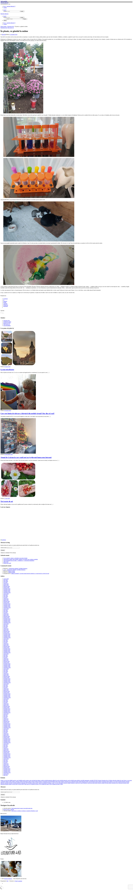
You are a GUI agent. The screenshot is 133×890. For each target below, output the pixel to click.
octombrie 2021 (6, 651)
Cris (4, 569)
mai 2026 (5, 582)
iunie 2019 (5, 686)
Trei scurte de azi (7, 501)
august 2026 (6, 578)
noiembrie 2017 (6, 710)
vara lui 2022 (15, 784)
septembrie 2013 (7, 772)
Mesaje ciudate (11, 571)
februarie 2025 (6, 601)
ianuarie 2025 (6, 602)
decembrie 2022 (6, 633)
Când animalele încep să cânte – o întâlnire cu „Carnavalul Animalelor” (18, 560)
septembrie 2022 (7, 637)
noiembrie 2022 (6, 635)
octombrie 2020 (6, 666)
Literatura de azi (67, 781)
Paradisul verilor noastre (33, 782)
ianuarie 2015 (6, 752)
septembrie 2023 (7, 622)
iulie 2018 (5, 700)
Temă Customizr (18, 881)
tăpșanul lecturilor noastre (6, 784)
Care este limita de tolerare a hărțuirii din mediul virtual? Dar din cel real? (27, 413)
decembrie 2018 (6, 693)
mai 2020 (5, 672)
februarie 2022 (6, 646)
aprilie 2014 (6, 763)
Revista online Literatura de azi (112, 782)
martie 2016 (6, 735)
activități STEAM (93, 780)
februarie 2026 (6, 586)
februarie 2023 (6, 631)
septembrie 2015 (7, 742)
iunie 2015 (5, 746)
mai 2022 (5, 642)
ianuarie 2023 (6, 632)
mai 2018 (5, 702)
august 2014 (6, 758)
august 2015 (6, 743)
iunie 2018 (5, 701)
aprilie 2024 (6, 613)
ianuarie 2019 (6, 692)
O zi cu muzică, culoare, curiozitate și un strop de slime (15, 558)
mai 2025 (5, 597)
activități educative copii (64, 780)
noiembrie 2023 (6, 620)
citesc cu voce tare (128, 780)
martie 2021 (6, 660)
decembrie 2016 (6, 723)
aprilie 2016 (6, 733)
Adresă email (4, 547)
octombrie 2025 (6, 591)
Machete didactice (8, 878)
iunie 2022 (5, 641)
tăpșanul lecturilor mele (124, 782)
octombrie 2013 (6, 771)
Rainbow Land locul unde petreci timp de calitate (94, 782)
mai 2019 (5, 687)
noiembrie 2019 (6, 680)
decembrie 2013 (6, 768)
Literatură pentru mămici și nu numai (110, 781)
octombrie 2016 (6, 726)
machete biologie (122, 781)
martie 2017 (6, 720)
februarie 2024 (6, 616)
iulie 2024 (5, 610)
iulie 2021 (5, 655)
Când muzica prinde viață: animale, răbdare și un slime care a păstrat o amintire (20, 559)
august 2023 (6, 623)
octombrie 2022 (6, 636)
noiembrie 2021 (6, 650)
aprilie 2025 (6, 598)
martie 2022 (6, 645)
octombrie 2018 (6, 696)
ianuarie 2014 (6, 767)
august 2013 (6, 773)
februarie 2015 (6, 751)
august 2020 (6, 668)
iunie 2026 (5, 581)
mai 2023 (5, 627)
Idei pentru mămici (60, 781)
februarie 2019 (6, 691)
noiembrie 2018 (6, 695)
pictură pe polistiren (43, 782)
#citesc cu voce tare (5, 780)
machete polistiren (17, 782)
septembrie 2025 (7, 592)
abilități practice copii (14, 780)
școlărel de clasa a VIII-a (57, 784)
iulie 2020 (5, 670)
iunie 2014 (5, 761)
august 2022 (6, 638)
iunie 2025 (5, 596)
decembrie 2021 (6, 648)
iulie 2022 (5, 640)
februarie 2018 (6, 706)
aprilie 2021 (6, 658)
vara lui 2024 (21, 784)
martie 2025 (6, 600)
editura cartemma (16, 781)
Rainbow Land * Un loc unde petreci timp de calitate (59, 782)
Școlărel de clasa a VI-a (36, 784)
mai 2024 (5, 612)
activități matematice (85, 780)
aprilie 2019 (6, 688)
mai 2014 (5, 762)
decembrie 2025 (6, 588)
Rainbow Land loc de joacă (77, 782)
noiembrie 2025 (6, 590)
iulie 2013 (5, 775)
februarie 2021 (6, 661)
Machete (4, 34)
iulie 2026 (5, 580)
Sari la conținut (4, 1)
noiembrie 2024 (6, 605)
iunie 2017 (5, 716)
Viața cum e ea (27, 784)
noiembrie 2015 (6, 740)
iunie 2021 (5, 656)
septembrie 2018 (7, 697)
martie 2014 (6, 765)
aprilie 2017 (6, 718)
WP (7, 881)
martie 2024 (6, 615)
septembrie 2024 (7, 607)
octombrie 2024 (6, 606)
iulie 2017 (5, 715)
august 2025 (6, 593)
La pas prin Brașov (7, 369)
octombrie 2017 (6, 711)
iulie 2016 (5, 730)
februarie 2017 (6, 721)
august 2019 (6, 683)
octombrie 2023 (6, 621)
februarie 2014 (6, 766)
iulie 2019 (5, 685)
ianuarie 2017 (6, 722)
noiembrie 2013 (6, 770)
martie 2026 (6, 585)
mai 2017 (5, 717)
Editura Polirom (38, 781)
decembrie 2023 (6, 618)
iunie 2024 (5, 611)
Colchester (3, 781)
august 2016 (6, 728)
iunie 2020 (5, 671)
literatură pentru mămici (96, 781)
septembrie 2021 (7, 652)
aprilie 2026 (6, 583)
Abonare (2, 550)
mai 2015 (5, 747)
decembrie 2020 (6, 663)
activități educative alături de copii (51, 780)
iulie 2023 (5, 625)
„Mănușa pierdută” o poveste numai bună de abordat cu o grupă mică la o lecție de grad (30, 573)
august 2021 (6, 653)
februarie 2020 (6, 676)
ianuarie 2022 (6, 647)
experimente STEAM (47, 781)
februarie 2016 (6, 736)
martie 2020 (6, 675)
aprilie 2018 (6, 703)
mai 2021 (5, 657)
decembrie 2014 (6, 753)
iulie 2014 (5, 760)
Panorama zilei (10, 26)
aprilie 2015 (6, 748)
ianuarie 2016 (6, 737)
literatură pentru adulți (76, 781)
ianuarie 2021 (6, 662)
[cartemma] (3, 539)
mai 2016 (5, 732)
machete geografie (9, 782)
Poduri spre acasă (7, 563)
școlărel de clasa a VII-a (46, 784)
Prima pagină (3, 26)
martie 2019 (6, 690)
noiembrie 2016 (6, 725)
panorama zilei (24, 782)
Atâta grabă (5, 561)
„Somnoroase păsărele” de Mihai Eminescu (17, 568)
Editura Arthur (8, 781)
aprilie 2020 (6, 673)
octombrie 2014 (6, 756)
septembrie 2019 (7, 682)
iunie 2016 (5, 731)
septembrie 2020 (7, 667)
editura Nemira (31, 781)
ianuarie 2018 (6, 707)
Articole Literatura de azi (103, 780)
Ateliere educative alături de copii (116, 780)
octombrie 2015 (6, 741)
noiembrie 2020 (6, 665)
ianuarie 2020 (6, 677)
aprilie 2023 (6, 628)
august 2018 (6, 698)
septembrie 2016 (7, 727)
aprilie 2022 (6, 643)
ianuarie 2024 (6, 617)
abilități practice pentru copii (25, 780)
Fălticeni (54, 781)
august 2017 (6, 713)
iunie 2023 (5, 626)
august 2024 (6, 608)
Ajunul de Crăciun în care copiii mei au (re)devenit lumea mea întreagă (26, 457)
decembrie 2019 (6, 678)
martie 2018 (6, 705)
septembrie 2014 (7, 757)
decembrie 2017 (6, 708)
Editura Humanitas (24, 781)
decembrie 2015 (6, 738)
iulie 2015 (5, 745)
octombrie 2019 (6, 681)
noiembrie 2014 (6, 755)
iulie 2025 (5, 595)
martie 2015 (6, 750)
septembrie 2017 (7, 712)
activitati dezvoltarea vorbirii (38, 780)
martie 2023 (6, 630)
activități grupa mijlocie (75, 780)
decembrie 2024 (6, 603)
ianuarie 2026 (6, 587)
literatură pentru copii (86, 781)
